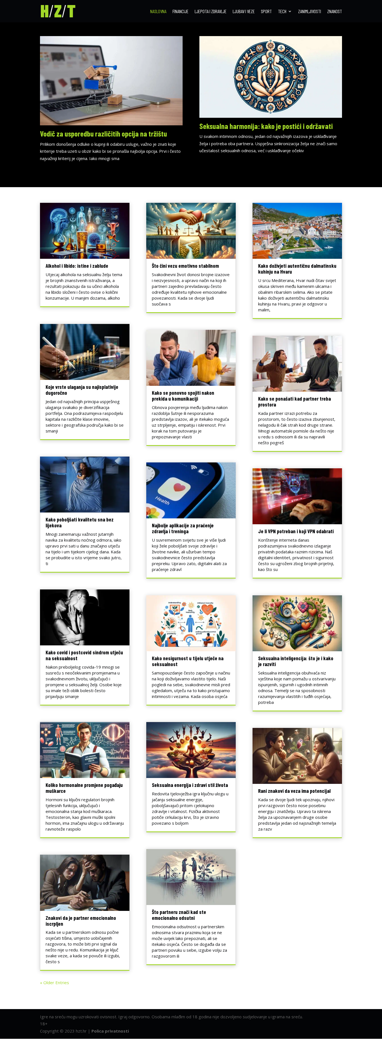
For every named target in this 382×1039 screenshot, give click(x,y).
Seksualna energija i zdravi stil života (190, 785)
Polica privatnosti (110, 1031)
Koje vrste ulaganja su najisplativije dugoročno (82, 390)
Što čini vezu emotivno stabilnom (185, 265)
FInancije (180, 11)
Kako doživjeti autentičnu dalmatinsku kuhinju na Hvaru (297, 268)
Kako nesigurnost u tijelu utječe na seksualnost (187, 661)
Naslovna (158, 11)
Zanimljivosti (309, 11)
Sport (266, 11)
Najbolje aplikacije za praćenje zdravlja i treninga (183, 528)
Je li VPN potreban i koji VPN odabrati (296, 531)
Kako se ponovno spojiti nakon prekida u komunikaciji (183, 395)
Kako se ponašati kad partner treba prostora (294, 401)
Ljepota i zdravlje (211, 11)
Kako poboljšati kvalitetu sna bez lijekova (80, 522)
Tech (282, 11)
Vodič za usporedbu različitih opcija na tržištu (103, 133)
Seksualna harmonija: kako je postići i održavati (266, 125)
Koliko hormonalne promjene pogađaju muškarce (84, 788)
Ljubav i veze (244, 11)
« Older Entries (54, 982)
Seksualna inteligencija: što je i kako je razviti (295, 661)
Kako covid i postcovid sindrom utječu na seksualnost (84, 655)
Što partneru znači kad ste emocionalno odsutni (179, 915)
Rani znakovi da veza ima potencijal (294, 791)
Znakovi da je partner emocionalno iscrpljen (81, 921)
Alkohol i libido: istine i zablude (77, 265)
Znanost (334, 11)
